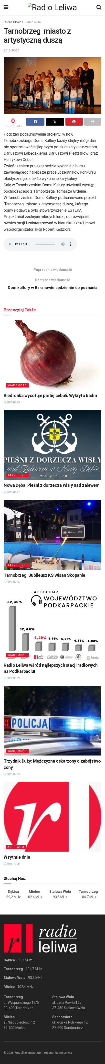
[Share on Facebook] (35, 122)
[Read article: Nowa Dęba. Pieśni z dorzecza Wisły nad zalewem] (52, 445)
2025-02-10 (13, 774)
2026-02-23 (13, 402)
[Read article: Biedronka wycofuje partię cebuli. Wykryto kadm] (52, 355)
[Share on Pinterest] (74, 122)
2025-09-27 (13, 492)
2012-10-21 (11, 50)
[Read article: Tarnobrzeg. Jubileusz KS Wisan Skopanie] (52, 535)
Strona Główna (13, 22)
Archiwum (34, 22)
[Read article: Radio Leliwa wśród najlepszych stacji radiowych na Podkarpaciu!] (52, 625)
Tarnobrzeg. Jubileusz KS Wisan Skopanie (44, 575)
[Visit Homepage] (52, 7)
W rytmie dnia (17, 857)
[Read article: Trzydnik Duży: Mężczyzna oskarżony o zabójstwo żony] (52, 721)
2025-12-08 (13, 864)
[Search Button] (98, 7)
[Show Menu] (6, 7)
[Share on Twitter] (55, 122)
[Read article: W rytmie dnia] (52, 817)
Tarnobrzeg (18, 475)
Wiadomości (17, 385)
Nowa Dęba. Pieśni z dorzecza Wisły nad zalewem (51, 485)
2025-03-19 (13, 678)
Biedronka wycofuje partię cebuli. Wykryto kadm (50, 395)
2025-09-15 (13, 582)
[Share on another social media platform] (92, 122)
